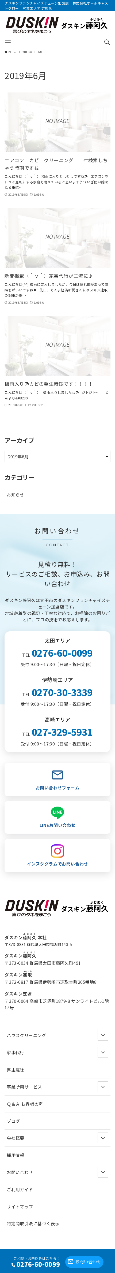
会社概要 (15, 1138)
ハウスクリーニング (26, 1035)
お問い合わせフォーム (57, 787)
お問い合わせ (88, 1261)
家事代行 (15, 1052)
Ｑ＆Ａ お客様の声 (25, 1104)
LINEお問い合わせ (58, 825)
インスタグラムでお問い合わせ (57, 863)
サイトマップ (20, 1206)
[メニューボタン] (7, 42)
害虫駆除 (15, 1070)
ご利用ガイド (20, 1189)
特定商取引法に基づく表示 (33, 1223)
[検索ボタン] (107, 42)
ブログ (13, 1121)
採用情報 (15, 1155)
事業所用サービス (24, 1086)
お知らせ (15, 494)
